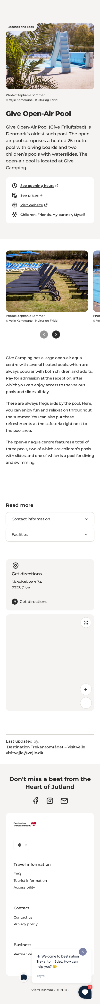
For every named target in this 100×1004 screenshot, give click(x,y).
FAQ (17, 874)
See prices (29, 195)
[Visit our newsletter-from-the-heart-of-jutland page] (64, 801)
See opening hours (37, 185)
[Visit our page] (50, 801)
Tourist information (30, 880)
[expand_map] (86, 622)
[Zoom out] (86, 703)
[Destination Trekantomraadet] (25, 824)
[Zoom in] (86, 689)
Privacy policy (26, 924)
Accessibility (24, 887)
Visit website (31, 205)
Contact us (23, 917)
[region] (50, 662)
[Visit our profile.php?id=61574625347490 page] (35, 801)
